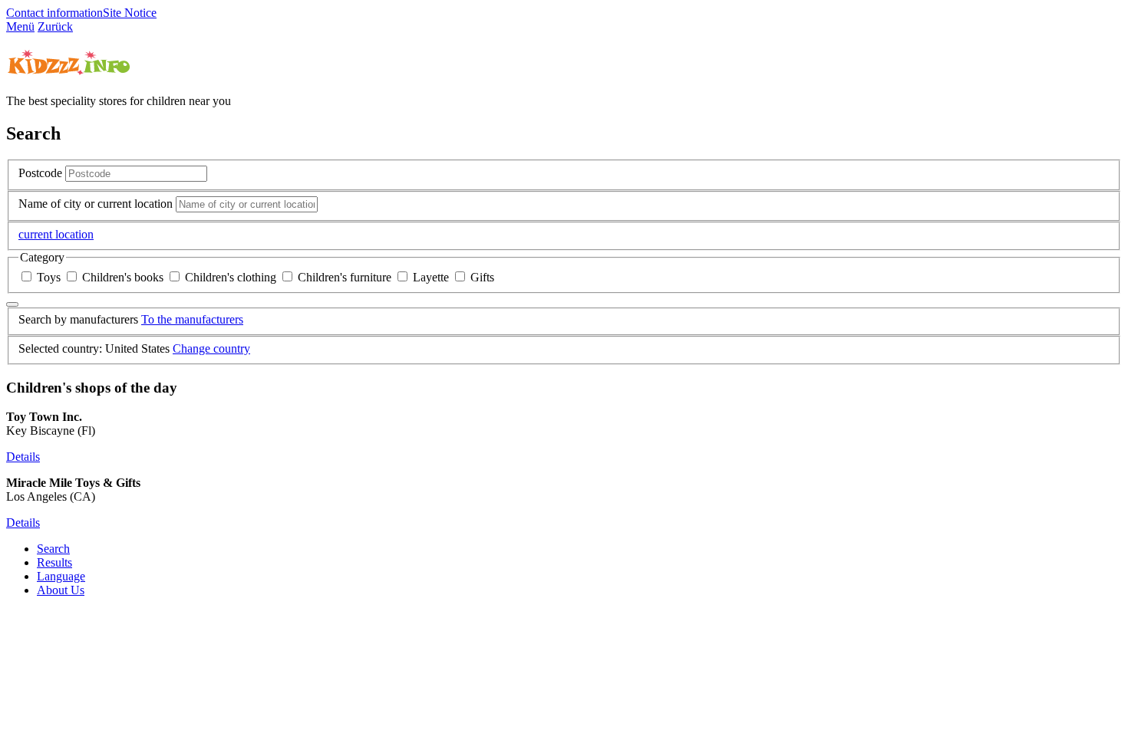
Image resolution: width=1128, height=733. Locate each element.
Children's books (123, 277)
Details (23, 456)
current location (56, 234)
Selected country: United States (94, 348)
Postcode (40, 172)
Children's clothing (230, 277)
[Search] (12, 304)
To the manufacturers (192, 319)
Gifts (480, 277)
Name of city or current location (95, 203)
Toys (49, 277)
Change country (211, 348)
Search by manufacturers (78, 319)
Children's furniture (344, 277)
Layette (431, 277)
